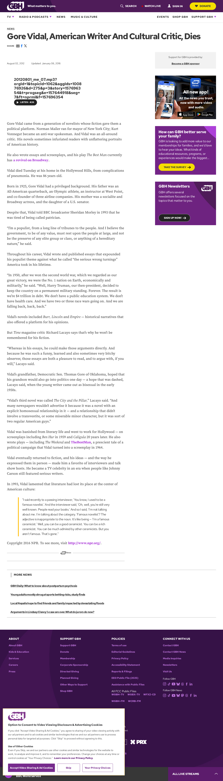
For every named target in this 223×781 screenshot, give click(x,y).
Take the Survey (175, 167)
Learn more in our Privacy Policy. (73, 758)
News (61, 16)
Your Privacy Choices (97, 767)
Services (14, 658)
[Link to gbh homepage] (15, 6)
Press (12, 671)
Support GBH (202, 16)
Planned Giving (69, 678)
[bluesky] (178, 684)
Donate (205, 6)
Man (87, 442)
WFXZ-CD (149, 694)
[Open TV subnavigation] (13, 17)
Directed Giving (69, 671)
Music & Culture (84, 16)
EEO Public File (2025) (125, 678)
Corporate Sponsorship (74, 664)
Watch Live (153, 6)
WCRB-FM (134, 701)
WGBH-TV (118, 694)
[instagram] (164, 684)
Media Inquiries (172, 658)
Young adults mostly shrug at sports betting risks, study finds (47, 594)
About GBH (15, 645)
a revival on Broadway (30, 160)
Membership (67, 658)
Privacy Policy (120, 658)
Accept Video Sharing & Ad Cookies (31, 767)
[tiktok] (169, 684)
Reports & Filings (122, 671)
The (74, 442)
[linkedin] (191, 684)
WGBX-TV (134, 694)
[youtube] (173, 684)
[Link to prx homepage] (138, 742)
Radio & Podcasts (33, 16)
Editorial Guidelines (123, 651)
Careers (13, 664)
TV (9, 16)
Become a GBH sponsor (186, 63)
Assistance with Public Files (128, 684)
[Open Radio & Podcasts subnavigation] (50, 17)
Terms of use (119, 645)
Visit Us (167, 671)
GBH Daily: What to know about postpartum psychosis (43, 586)
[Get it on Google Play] (205, 114)
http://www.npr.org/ (84, 543)
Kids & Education (19, 651)
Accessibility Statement (126, 664)
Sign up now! (173, 217)
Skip (68, 767)
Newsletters (170, 664)
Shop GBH (180, 16)
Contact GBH (171, 645)
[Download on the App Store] (186, 114)
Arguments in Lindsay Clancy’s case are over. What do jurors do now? (52, 612)
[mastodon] (182, 695)
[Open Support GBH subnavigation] (215, 17)
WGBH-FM (118, 701)
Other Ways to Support (73, 684)
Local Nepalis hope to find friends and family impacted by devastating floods (57, 603)
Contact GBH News (174, 651)
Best (80, 442)
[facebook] (186, 684)
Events (163, 16)
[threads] (182, 684)
